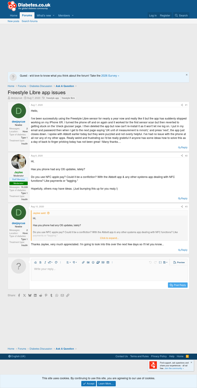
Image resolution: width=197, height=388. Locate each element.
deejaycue (16, 98)
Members (64, 15)
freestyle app (52, 97)
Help (171, 356)
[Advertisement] (98, 47)
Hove (25, 131)
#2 (186, 155)
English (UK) (18, 356)
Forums (27, 15)
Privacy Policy (159, 356)
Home (13, 15)
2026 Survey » (110, 75)
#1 (186, 104)
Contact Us (122, 356)
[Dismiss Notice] (186, 75)
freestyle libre (68, 97)
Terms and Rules (139, 356)
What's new (44, 15)
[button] (53, 15)
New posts (13, 21)
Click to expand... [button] (109, 238)
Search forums (30, 21)
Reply (184, 147)
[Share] (182, 105)
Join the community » (174, 368)
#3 (186, 206)
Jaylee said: (39, 213)
